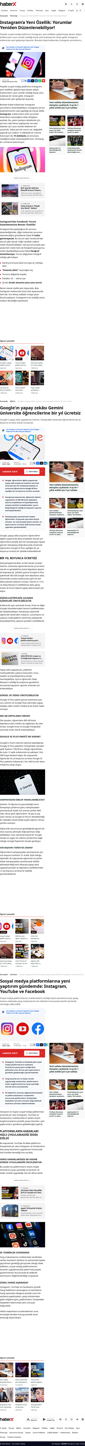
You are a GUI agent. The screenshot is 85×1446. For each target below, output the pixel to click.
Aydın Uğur (6, 464)
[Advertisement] (22, 321)
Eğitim (12, 401)
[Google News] (25, 80)
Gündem (13, 974)
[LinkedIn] (82, 4)
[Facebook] (66, 4)
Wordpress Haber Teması (76, 1444)
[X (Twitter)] (71, 4)
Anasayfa (4, 16)
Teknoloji (14, 16)
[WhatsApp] (39, 80)
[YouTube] (43, 80)
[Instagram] (77, 4)
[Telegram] (77, 1419)
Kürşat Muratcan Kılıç (9, 82)
